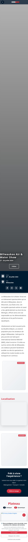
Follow (14, 266)
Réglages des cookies (14, 536)
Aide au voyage (14, 491)
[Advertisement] (14, 375)
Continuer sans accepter (14, 539)
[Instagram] (12, 288)
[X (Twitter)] (16, 288)
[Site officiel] (20, 288)
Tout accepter (14, 532)
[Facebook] (7, 288)
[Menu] (2, 2)
